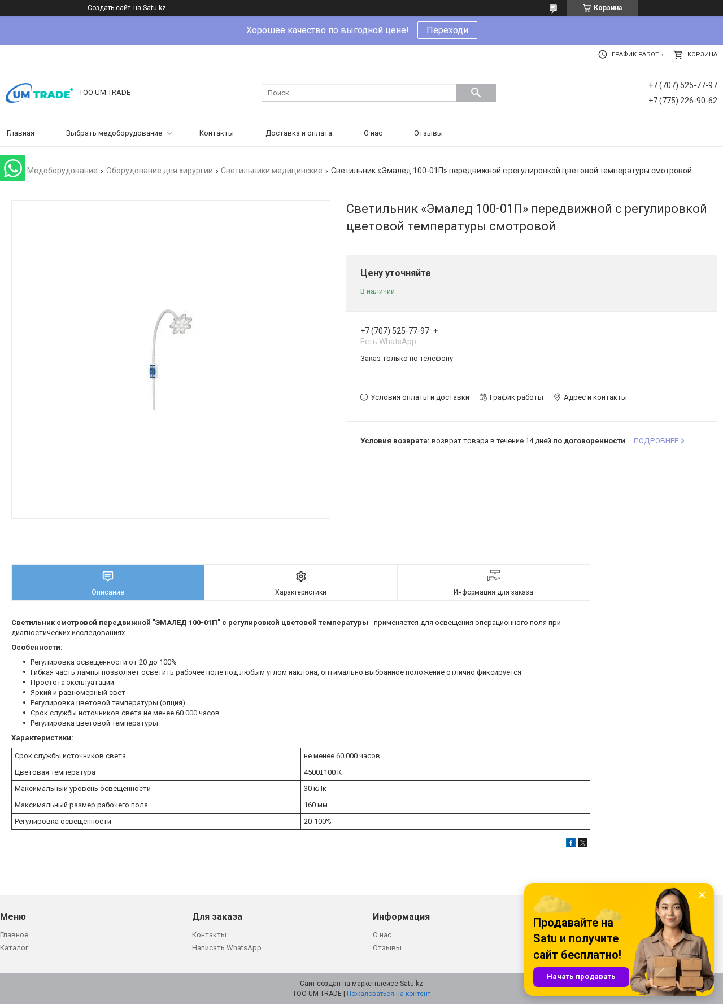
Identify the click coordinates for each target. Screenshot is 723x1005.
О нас (373, 133)
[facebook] (571, 845)
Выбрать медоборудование (114, 133)
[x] (582, 845)
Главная (20, 133)
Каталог (14, 947)
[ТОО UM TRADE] (39, 92)
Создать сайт (109, 8)
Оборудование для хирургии (159, 170)
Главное (14, 934)
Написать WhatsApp (227, 947)
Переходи (447, 30)
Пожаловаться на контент (388, 994)
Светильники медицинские (272, 170)
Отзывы (428, 133)
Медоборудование (62, 170)
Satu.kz (411, 983)
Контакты (216, 133)
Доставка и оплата (298, 133)
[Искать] (476, 93)
